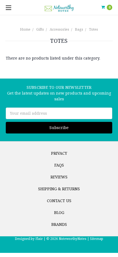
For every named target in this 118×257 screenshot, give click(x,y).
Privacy (59, 153)
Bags (79, 29)
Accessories (59, 29)
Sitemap (96, 238)
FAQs (59, 165)
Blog (59, 212)
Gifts (40, 29)
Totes (93, 29)
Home (25, 29)
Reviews (59, 177)
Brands (59, 224)
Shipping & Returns (59, 188)
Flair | (40, 238)
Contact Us (59, 200)
